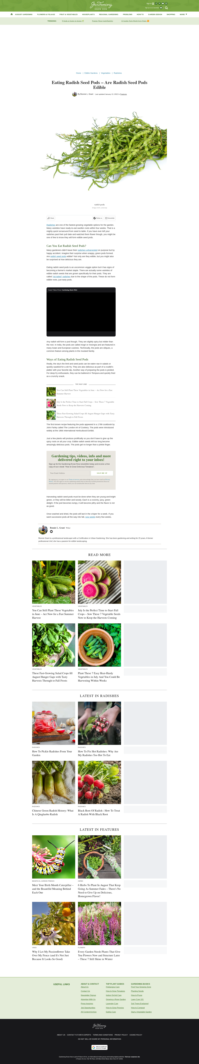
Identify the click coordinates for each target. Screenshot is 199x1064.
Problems (127, 14)
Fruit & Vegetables (69, 14)
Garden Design (155, 14)
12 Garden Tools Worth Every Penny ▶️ (135, 21)
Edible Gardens (91, 73)
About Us (84, 987)
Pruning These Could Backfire (102, 21)
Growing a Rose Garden (116, 999)
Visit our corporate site (132, 1057)
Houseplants (88, 14)
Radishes (118, 73)
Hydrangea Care (113, 987)
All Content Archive (89, 1012)
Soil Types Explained (139, 1004)
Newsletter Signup (88, 995)
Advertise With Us (88, 999)
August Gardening (23, 14)
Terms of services (74, 479)
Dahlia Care (111, 1012)
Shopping (171, 14)
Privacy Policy (121, 1035)
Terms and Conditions (103, 1035)
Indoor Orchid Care (113, 995)
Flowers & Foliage (46, 14)
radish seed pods (58, 256)
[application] (81, 312)
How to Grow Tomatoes (115, 991)
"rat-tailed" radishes (61, 276)
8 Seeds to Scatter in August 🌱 (73, 21)
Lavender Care (112, 1004)
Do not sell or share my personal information (99, 1039)
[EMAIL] (52, 531)
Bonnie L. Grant (86, 94)
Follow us (99, 218)
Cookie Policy (136, 1035)
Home (78, 73)
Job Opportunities (88, 1008)
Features (123, 94)
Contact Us (85, 991)
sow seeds (90, 517)
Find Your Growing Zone (141, 987)
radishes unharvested (87, 250)
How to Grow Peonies (115, 1008)
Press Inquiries (87, 1004)
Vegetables (105, 73)
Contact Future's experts (79, 1035)
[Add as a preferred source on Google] (99, 1047)
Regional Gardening (108, 14)
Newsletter (111, 218)
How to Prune (136, 995)
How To (140, 14)
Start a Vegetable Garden (141, 1012)
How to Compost (138, 1008)
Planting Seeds (137, 991)
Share (52, 218)
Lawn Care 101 (137, 999)
